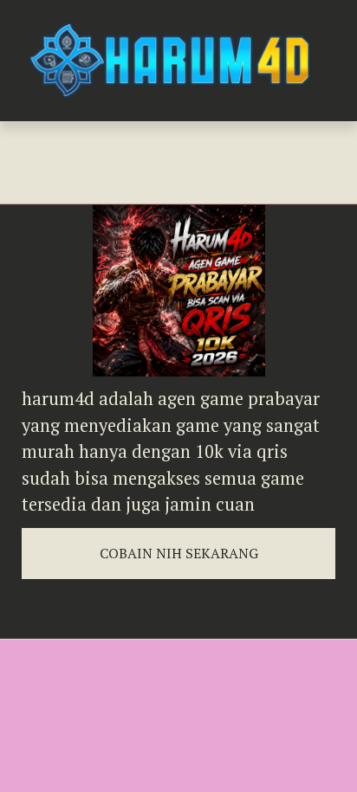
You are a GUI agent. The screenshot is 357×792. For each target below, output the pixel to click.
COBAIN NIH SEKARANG (179, 553)
